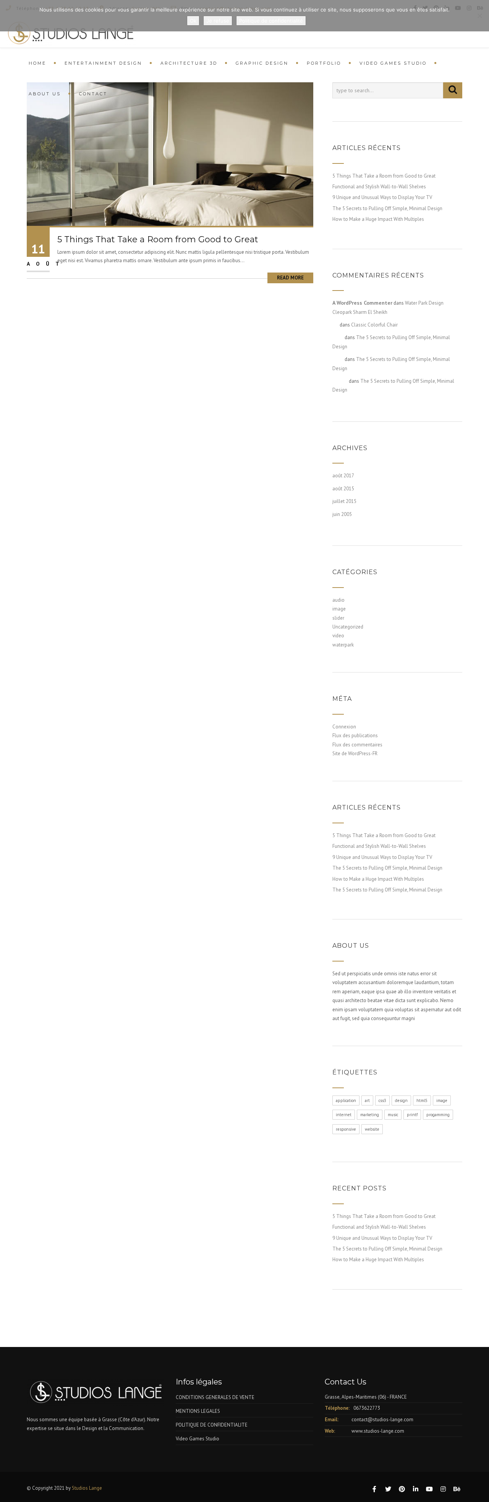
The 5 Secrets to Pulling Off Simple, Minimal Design (387, 208)
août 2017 (343, 475)
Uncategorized (347, 627)
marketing (369, 1114)
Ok (193, 21)
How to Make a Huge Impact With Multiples (378, 219)
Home (37, 63)
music (393, 1114)
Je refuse (217, 21)
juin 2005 (342, 514)
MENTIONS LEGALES (198, 1411)
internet (343, 1114)
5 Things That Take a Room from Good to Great (157, 239)
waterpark (343, 645)
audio (338, 600)
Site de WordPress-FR (354, 753)
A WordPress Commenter (362, 302)
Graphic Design (262, 63)
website (372, 1129)
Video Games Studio (393, 63)
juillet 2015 (344, 501)
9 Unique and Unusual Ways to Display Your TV (382, 197)
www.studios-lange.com (377, 1431)
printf (412, 1114)
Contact (93, 93)
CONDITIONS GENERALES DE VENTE (215, 1397)
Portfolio (324, 63)
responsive (346, 1129)
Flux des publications (355, 735)
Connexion (344, 726)
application (346, 1100)
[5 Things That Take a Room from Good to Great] (170, 153)
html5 (421, 1100)
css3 (382, 1100)
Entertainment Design (103, 63)
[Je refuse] (479, 16)
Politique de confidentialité (271, 21)
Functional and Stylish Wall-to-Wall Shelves (379, 186)
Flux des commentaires (357, 744)
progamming (438, 1114)
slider (338, 618)
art (367, 1100)
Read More (290, 277)
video (338, 635)
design (401, 1100)
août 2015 (343, 488)
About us (45, 93)
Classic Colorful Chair (374, 325)
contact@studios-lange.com (382, 1419)
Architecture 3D (188, 63)
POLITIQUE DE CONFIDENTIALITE (212, 1425)
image (339, 609)
